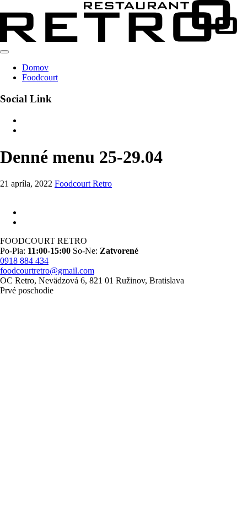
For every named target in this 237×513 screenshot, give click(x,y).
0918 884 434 (24, 260)
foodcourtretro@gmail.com (47, 270)
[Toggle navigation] (4, 51)
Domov (35, 67)
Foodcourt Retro (83, 183)
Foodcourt (40, 77)
